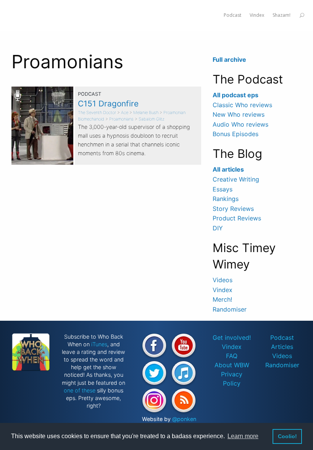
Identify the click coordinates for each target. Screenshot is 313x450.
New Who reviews (239, 114)
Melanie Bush (145, 112)
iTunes (99, 344)
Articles (282, 346)
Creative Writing (236, 179)
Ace (124, 112)
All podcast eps (235, 95)
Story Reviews (233, 208)
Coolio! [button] (287, 436)
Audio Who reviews (240, 124)
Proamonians (121, 119)
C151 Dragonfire (108, 103)
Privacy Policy (231, 378)
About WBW (232, 365)
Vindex (222, 290)
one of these (79, 390)
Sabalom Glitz (152, 119)
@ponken (184, 419)
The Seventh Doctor (97, 112)
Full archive (229, 59)
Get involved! (232, 337)
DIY (218, 228)
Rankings (226, 198)
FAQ (231, 356)
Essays (222, 189)
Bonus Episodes (235, 134)
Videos (222, 280)
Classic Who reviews (242, 105)
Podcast (282, 337)
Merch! (222, 299)
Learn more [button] (242, 436)
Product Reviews (237, 218)
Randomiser (230, 309)
